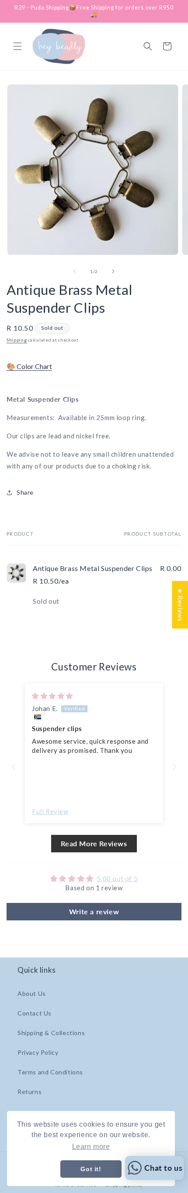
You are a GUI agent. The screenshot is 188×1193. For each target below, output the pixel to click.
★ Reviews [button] (180, 604)
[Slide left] (74, 271)
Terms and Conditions (50, 1072)
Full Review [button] (50, 811)
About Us (31, 993)
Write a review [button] (94, 911)
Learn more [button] (91, 1146)
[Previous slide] (14, 766)
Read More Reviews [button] (94, 843)
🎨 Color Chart (29, 366)
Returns (29, 1091)
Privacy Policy (37, 1052)
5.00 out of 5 (117, 878)
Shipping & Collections (51, 1032)
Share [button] (25, 492)
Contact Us (34, 1013)
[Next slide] (174, 766)
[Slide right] (113, 271)
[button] (17, 46)
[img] (52, 696)
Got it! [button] (90, 1169)
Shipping (17, 339)
